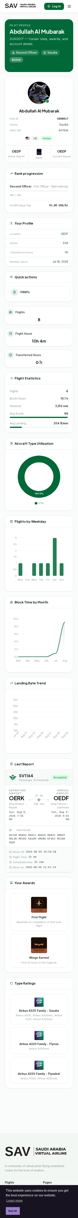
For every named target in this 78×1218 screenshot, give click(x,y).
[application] (39, 480)
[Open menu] (69, 6)
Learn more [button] (14, 1200)
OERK (16, 798)
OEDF (64, 233)
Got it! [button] (12, 1210)
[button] (39, 503)
